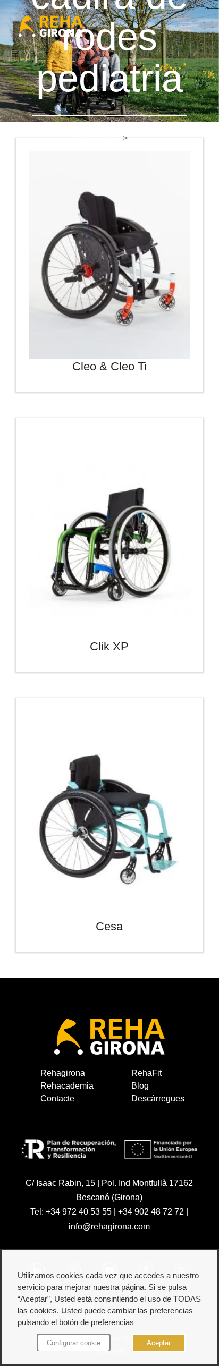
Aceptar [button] (159, 1343)
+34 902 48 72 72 (151, 1211)
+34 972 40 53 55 (79, 1211)
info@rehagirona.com (109, 1226)
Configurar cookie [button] (73, 1343)
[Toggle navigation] (186, 26)
